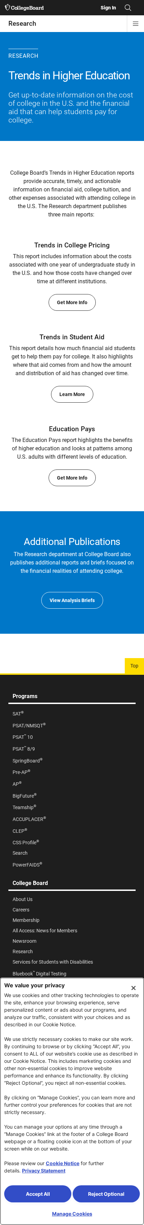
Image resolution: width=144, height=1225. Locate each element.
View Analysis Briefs (72, 600)
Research (22, 23)
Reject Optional (106, 1194)
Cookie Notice (62, 1163)
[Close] (133, 988)
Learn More (72, 394)
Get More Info (72, 302)
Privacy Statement (43, 1170)
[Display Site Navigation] (135, 23)
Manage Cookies (72, 1214)
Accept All (38, 1194)
